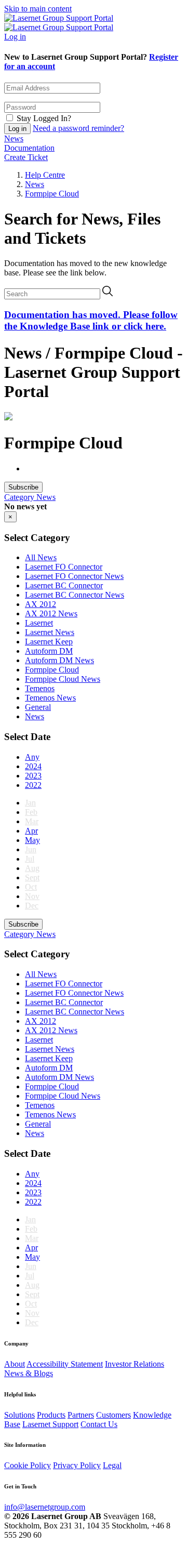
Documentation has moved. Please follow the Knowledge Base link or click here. (91, 320)
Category (20, 497)
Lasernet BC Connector (64, 585)
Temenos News (50, 697)
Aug (32, 868)
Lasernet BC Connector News (74, 594)
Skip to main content (38, 8)
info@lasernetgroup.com (44, 1506)
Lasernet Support (50, 1424)
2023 (33, 775)
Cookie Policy (27, 1465)
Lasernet (39, 622)
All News (41, 557)
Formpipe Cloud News (62, 679)
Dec (31, 905)
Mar (31, 821)
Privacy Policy (77, 1465)
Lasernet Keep (49, 641)
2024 (33, 766)
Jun (30, 849)
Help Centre (45, 174)
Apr (31, 830)
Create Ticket (26, 157)
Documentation (29, 147)
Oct (31, 886)
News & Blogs (28, 1373)
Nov (32, 896)
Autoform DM (49, 650)
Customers (113, 1414)
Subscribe (23, 487)
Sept (32, 877)
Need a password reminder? (78, 128)
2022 (33, 785)
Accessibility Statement (64, 1364)
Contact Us (99, 1424)
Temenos (40, 688)
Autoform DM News (59, 660)
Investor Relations (134, 1364)
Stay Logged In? (44, 118)
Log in (15, 36)
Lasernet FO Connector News (74, 576)
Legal (112, 1465)
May (32, 840)
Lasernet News (49, 632)
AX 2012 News (51, 613)
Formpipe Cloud (52, 193)
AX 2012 (40, 604)
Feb (31, 812)
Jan (30, 802)
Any (32, 757)
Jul (29, 858)
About (14, 1364)
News (13, 138)
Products (51, 1414)
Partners (81, 1414)
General (38, 707)
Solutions (19, 1414)
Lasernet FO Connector (63, 566)
